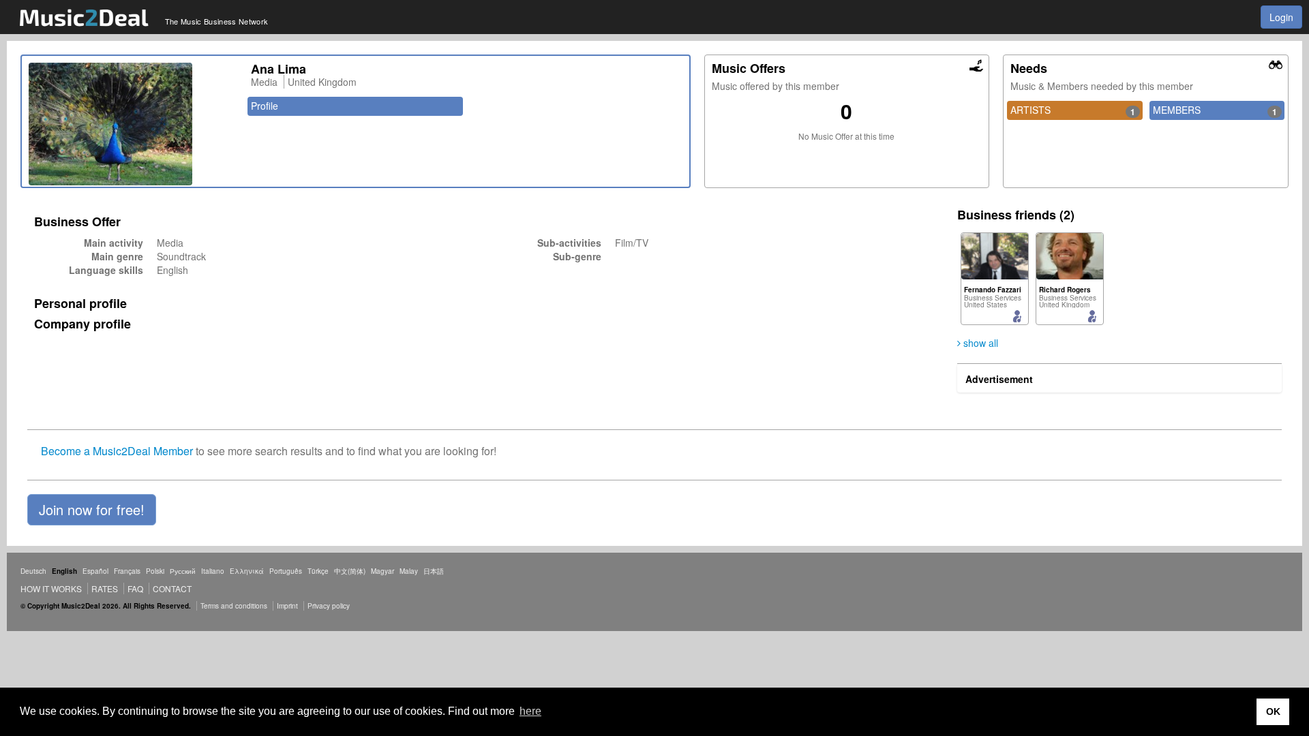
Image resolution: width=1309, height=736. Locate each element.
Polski (155, 571)
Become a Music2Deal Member (117, 451)
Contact (172, 588)
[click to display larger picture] (133, 124)
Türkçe (318, 571)
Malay (409, 571)
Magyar (382, 571)
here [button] (530, 711)
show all (979, 343)
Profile (264, 105)
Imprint (287, 606)
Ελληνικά (247, 571)
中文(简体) (349, 571)
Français (127, 571)
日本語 (433, 571)
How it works (51, 588)
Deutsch (33, 571)
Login (1281, 17)
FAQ (135, 588)
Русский (183, 571)
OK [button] (1273, 711)
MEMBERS (1215, 110)
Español (95, 571)
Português (285, 571)
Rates (104, 588)
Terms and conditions (233, 606)
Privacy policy (328, 606)
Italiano (212, 571)
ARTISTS (1072, 110)
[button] (91, 509)
